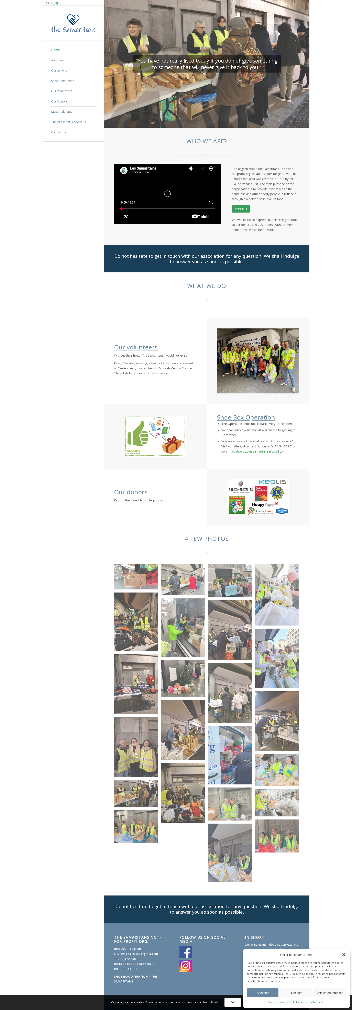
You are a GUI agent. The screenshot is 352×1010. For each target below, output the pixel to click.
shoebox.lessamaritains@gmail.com (260, 451)
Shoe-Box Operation (246, 417)
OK (232, 1002)
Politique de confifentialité (308, 1002)
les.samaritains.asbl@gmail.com (136, 954)
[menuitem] (73, 50)
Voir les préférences (330, 993)
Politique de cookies (279, 1002)
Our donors (130, 492)
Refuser (296, 993)
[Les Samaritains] (73, 23)
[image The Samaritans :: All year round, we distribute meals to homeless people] (231, 806)
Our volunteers (136, 347)
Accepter (263, 993)
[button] (344, 955)
